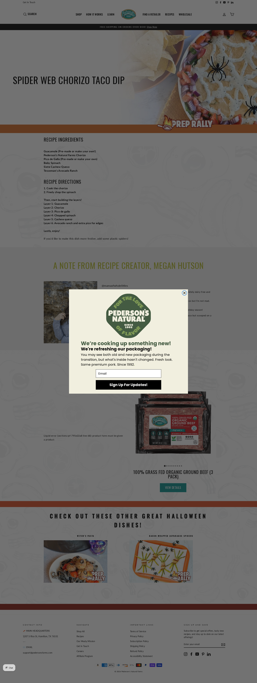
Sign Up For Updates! (128, 384)
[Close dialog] (184, 293)
